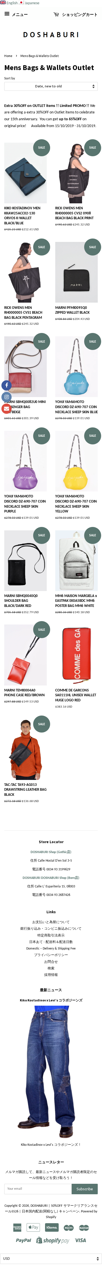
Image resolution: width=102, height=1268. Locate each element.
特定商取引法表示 (51, 935)
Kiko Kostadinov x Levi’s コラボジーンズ (51, 1000)
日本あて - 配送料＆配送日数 (51, 942)
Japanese (32, 3)
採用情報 (51, 975)
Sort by (9, 78)
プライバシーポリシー (51, 955)
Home (8, 56)
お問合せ (51, 962)
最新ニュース (51, 990)
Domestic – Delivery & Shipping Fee (51, 948)
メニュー (19, 15)
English (12, 3)
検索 (51, 968)
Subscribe (84, 1189)
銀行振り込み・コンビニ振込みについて (51, 929)
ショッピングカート (79, 14)
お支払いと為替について (51, 922)
